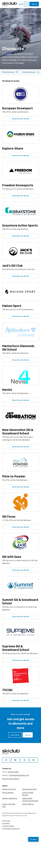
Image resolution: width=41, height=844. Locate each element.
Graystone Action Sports (20, 225)
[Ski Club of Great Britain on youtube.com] (34, 760)
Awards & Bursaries (29, 789)
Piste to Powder (13, 476)
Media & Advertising (9, 798)
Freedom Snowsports (17, 185)
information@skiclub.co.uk (19, 775)
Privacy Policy (6, 821)
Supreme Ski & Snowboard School (15, 648)
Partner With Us (28, 804)
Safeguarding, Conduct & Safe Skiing (30, 799)
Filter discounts (8, 72)
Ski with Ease (11, 557)
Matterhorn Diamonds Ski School (18, 347)
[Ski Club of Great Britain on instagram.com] (15, 760)
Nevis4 (7, 389)
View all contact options (10, 779)
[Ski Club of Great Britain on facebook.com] (6, 760)
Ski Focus (8, 516)
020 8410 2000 (13, 772)
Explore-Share (12, 148)
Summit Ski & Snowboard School (20, 601)
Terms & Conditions (8, 826)
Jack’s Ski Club (12, 265)
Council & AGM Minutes (27, 793)
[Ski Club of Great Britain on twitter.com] (24, 760)
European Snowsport (17, 108)
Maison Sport (11, 306)
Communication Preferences (11, 828)
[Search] (26, 4)
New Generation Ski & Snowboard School (17, 431)
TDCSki (7, 690)
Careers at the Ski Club (8, 805)
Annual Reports (8, 792)
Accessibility (6, 823)
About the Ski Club (9, 789)
